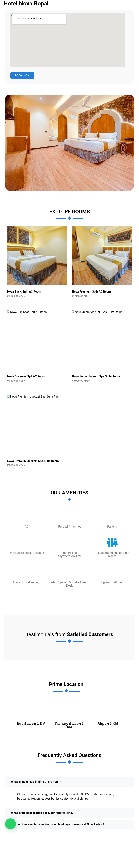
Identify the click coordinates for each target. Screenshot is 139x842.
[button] (10, 823)
